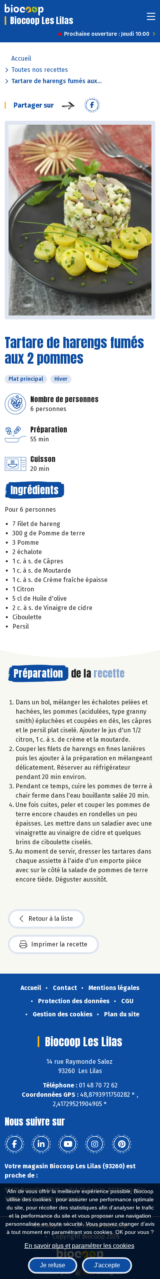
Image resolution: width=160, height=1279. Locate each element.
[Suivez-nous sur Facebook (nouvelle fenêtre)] (14, 1144)
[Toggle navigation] (151, 19)
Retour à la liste (50, 918)
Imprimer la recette (59, 944)
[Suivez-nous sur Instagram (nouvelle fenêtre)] (94, 1144)
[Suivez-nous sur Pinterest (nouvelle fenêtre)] (121, 1144)
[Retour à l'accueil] (24, 10)
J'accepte (107, 1265)
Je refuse (52, 1265)
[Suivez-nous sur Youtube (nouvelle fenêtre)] (68, 1144)
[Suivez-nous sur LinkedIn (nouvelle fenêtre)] (41, 1144)
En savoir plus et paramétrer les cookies (79, 1245)
